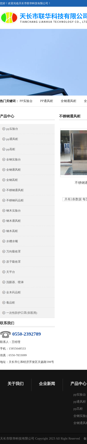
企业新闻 (47, 383)
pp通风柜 (12, 139)
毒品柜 (10, 302)
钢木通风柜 (13, 220)
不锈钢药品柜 (15, 200)
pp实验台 (12, 128)
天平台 (10, 272)
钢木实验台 (13, 210)
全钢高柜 (12, 180)
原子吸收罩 (13, 261)
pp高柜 (10, 149)
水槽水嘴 (12, 241)
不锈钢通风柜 (15, 190)
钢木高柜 (12, 231)
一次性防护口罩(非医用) (21, 312)
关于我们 (16, 383)
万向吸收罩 (13, 251)
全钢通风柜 (68, 101)
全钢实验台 (13, 159)
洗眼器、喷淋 (15, 282)
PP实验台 (26, 101)
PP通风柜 (46, 101)
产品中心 (7, 116)
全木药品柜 (13, 292)
